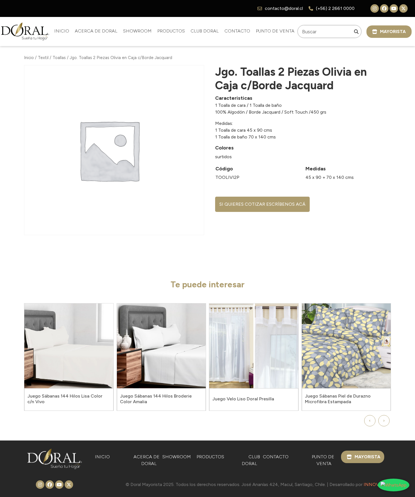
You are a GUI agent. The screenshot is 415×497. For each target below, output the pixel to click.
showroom (137, 31)
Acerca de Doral (96, 31)
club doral (205, 31)
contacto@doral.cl (284, 8)
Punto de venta (275, 31)
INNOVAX (374, 484)
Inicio (61, 31)
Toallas (59, 57)
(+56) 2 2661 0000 (335, 8)
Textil (43, 57)
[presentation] (369, 420)
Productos (171, 31)
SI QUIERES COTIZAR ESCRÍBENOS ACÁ (262, 204)
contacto (237, 31)
